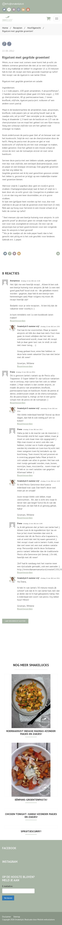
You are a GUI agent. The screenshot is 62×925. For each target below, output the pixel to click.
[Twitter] (4, 9)
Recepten (17, 27)
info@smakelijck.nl (14, 3)
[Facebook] (9, 9)
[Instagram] (18, 9)
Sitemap (16, 917)
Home (5, 27)
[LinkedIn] (23, 9)
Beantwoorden (17, 320)
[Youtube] (28, 9)
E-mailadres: (7, 886)
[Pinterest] (14, 9)
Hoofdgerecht (34, 27)
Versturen (8, 898)
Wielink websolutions (46, 919)
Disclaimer (6, 917)
